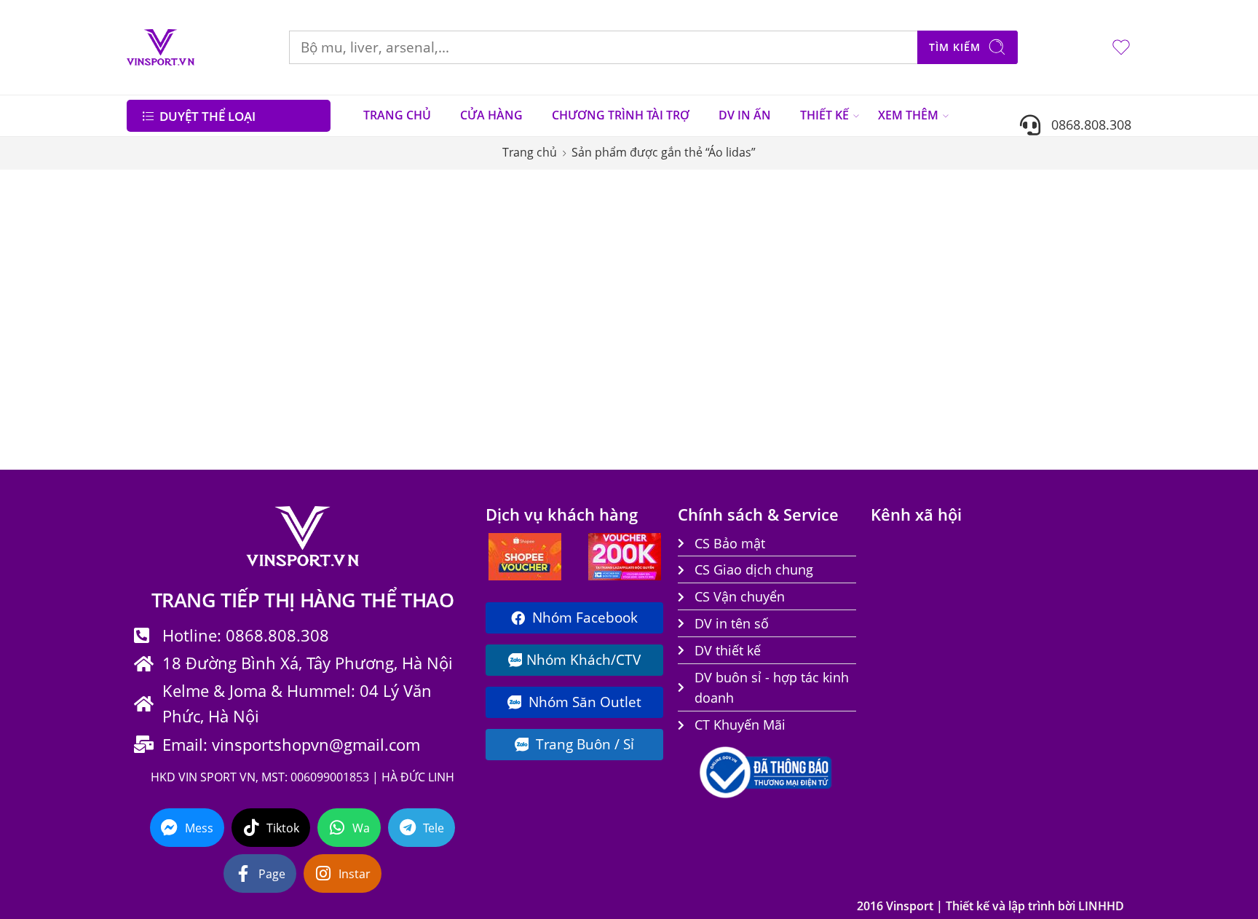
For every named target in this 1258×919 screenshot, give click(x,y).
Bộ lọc (155, 199)
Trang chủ (529, 152)
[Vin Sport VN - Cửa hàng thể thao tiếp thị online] (160, 47)
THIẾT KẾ (824, 115)
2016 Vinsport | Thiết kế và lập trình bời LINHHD (990, 906)
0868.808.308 (1085, 124)
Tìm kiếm (955, 47)
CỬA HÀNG (491, 115)
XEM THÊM (908, 115)
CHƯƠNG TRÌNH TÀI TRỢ (620, 115)
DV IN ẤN (745, 115)
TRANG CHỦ (397, 115)
